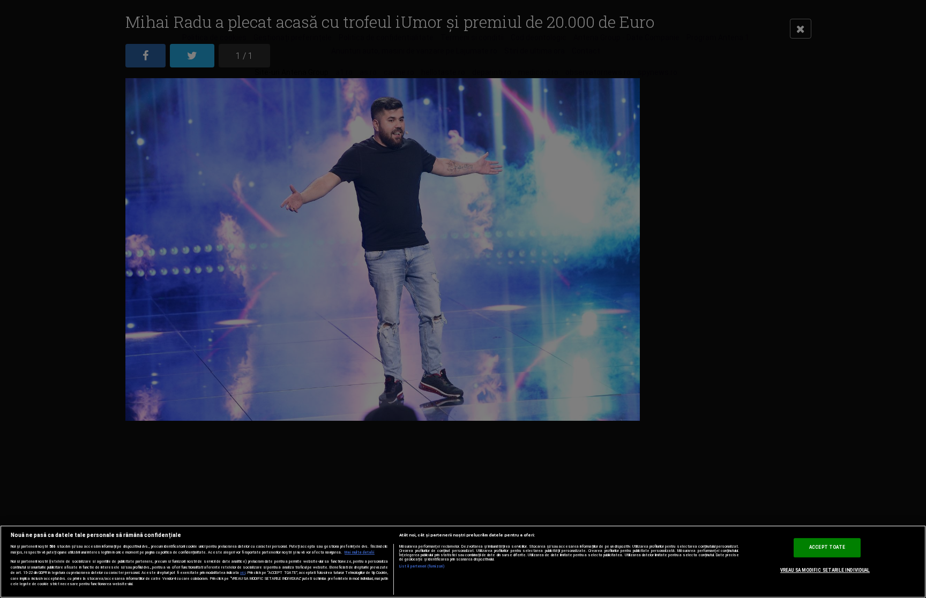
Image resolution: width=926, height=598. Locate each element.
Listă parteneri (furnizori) (422, 566)
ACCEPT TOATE (827, 547)
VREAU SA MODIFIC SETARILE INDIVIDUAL (825, 570)
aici (242, 572)
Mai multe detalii (360, 552)
